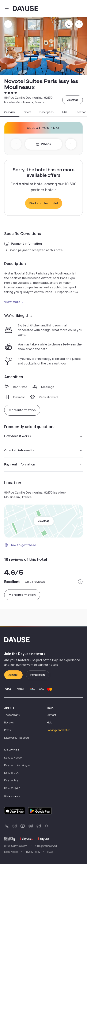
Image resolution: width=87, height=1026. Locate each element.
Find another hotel (43, 203)
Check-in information (19, 450)
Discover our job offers (16, 737)
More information (22, 410)
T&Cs (50, 852)
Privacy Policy (32, 852)
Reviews (9, 722)
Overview (9, 112)
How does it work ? (17, 436)
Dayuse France (13, 757)
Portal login (37, 675)
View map (72, 100)
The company (12, 715)
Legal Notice (11, 852)
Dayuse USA (11, 773)
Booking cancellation (59, 730)
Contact (51, 715)
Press (7, 730)
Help (49, 722)
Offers (27, 112)
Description (46, 112)
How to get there (23, 545)
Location (81, 112)
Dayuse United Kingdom (18, 765)
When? (46, 144)
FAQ (64, 112)
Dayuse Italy (11, 780)
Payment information (19, 464)
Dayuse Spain (12, 788)
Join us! (13, 675)
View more (12, 302)
